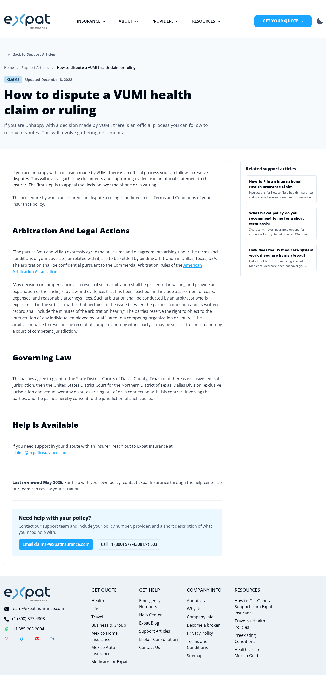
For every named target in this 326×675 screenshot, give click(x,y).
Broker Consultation (158, 639)
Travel (97, 617)
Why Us (194, 609)
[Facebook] (21, 639)
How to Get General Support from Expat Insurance (254, 607)
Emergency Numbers (149, 603)
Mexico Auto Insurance (103, 650)
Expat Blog (149, 623)
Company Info (200, 617)
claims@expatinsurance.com (40, 453)
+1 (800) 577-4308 (28, 618)
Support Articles (154, 631)
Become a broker (203, 625)
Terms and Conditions (197, 644)
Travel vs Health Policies (250, 624)
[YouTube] (37, 639)
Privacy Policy (200, 633)
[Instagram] (6, 639)
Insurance (88, 21)
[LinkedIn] (52, 639)
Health (97, 600)
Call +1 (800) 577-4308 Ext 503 (129, 544)
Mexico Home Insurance (104, 636)
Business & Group (108, 625)
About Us (196, 600)
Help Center (150, 615)
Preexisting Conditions (245, 638)
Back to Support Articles (34, 54)
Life (94, 609)
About (126, 21)
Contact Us (149, 647)
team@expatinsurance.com (37, 608)
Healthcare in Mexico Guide (248, 652)
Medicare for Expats (110, 662)
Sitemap (195, 655)
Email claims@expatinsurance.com (56, 544)
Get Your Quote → (283, 21)
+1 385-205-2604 (28, 629)
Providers (162, 21)
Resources (203, 21)
